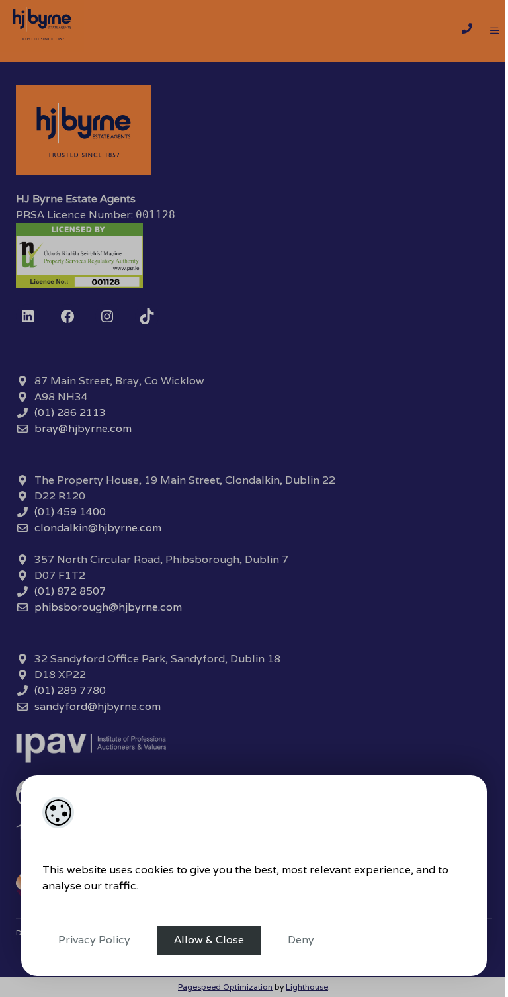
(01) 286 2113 (70, 412)
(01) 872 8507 (70, 591)
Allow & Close (209, 940)
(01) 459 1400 (70, 512)
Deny (301, 940)
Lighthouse (307, 987)
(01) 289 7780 (70, 690)
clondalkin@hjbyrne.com (97, 528)
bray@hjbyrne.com (83, 428)
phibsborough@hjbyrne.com (108, 607)
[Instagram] (107, 316)
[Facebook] (67, 316)
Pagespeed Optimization (225, 987)
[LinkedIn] (28, 316)
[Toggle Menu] (495, 31)
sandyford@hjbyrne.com (97, 706)
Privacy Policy (94, 940)
